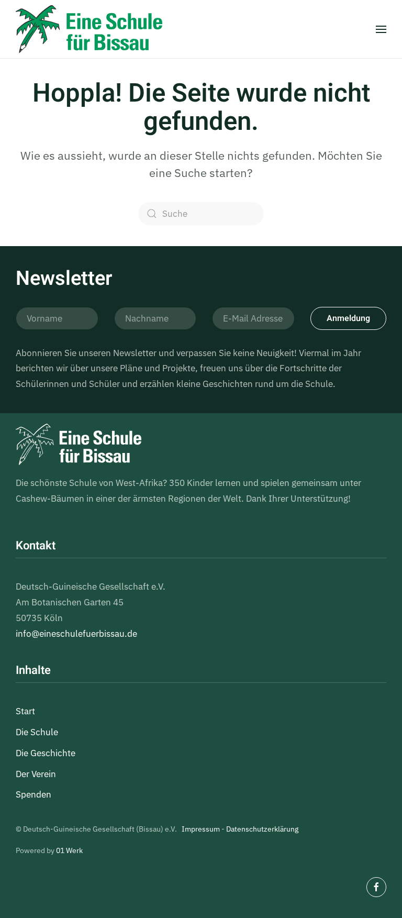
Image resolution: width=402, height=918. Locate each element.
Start (25, 711)
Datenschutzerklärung (262, 829)
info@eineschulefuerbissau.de (76, 633)
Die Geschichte (45, 753)
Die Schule (37, 732)
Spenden (33, 794)
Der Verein (36, 774)
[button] (381, 29)
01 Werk (69, 850)
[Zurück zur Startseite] (89, 29)
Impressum (201, 829)
